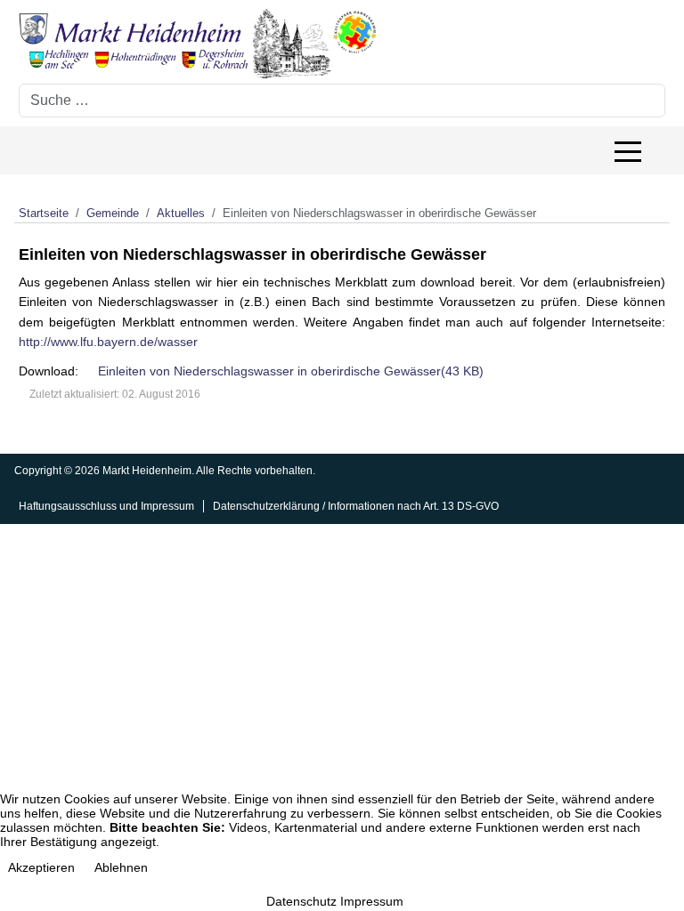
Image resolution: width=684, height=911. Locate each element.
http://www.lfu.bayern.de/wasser (108, 342)
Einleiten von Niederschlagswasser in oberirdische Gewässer (290, 371)
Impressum (371, 901)
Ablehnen (121, 867)
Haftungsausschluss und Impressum (106, 506)
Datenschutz (301, 901)
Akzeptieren (41, 867)
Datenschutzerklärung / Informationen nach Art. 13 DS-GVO (356, 506)
